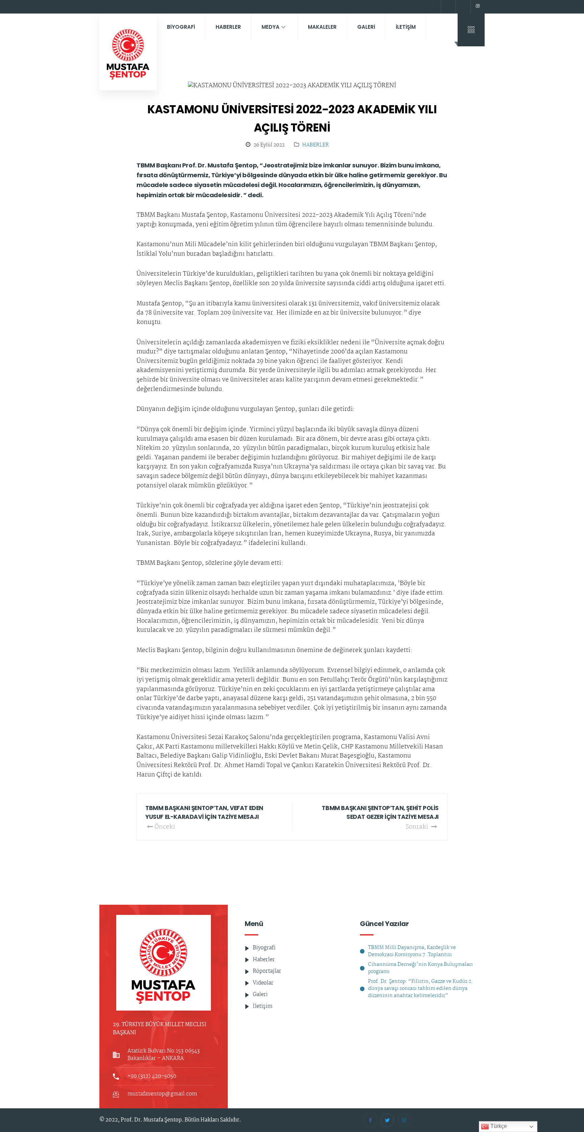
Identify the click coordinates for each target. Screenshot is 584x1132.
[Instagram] (477, 7)
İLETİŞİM (406, 26)
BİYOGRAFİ (181, 26)
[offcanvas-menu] (471, 30)
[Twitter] (462, 7)
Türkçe (498, 1126)
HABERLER (228, 26)
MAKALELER (322, 26)
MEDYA (270, 26)
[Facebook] (447, 7)
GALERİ (366, 26)
